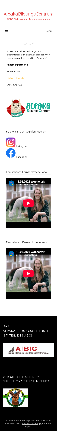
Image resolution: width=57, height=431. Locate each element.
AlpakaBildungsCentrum (29, 14)
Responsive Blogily (31, 423)
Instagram (21, 146)
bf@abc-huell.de (15, 78)
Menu (48, 31)
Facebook (21, 156)
